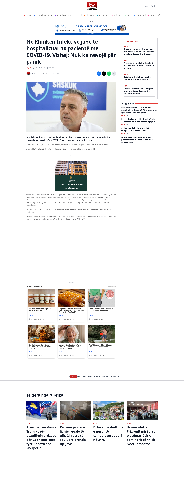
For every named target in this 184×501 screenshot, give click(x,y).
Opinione (117, 15)
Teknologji (141, 15)
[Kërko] (159, 15)
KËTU (74, 376)
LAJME (28, 68)
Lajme (29, 15)
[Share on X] (104, 73)
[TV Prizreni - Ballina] (92, 6)
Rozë (152, 15)
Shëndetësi (104, 15)
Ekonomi (90, 15)
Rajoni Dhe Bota (64, 15)
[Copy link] (114, 73)
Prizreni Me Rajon (44, 15)
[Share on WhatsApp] (109, 73)
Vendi (79, 15)
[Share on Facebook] (99, 73)
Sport (129, 15)
